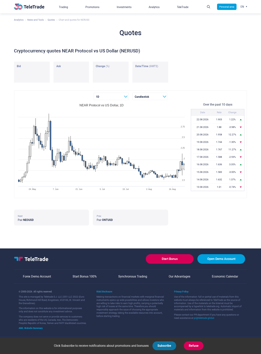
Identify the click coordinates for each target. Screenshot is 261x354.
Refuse (194, 345)
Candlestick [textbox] (142, 96)
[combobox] (111, 96)
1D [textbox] (97, 96)
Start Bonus (170, 259)
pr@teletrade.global (204, 318)
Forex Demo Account (37, 276)
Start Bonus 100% (85, 276)
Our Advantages (179, 276)
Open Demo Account (221, 259)
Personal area (226, 6)
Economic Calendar (225, 276)
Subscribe (164, 345)
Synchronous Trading (132, 276)
